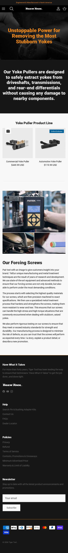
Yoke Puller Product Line (34, 123)
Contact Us (8, 414)
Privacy (6, 442)
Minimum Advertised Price (15, 460)
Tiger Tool (13, 542)
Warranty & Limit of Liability (16, 465)
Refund (6, 446)
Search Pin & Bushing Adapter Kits (19, 409)
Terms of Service (11, 451)
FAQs (5, 418)
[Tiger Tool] (34, 8)
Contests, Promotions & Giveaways (20, 456)
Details (48, 4)
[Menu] (3, 8)
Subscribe (11, 507)
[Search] (10, 8)
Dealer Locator (10, 423)
